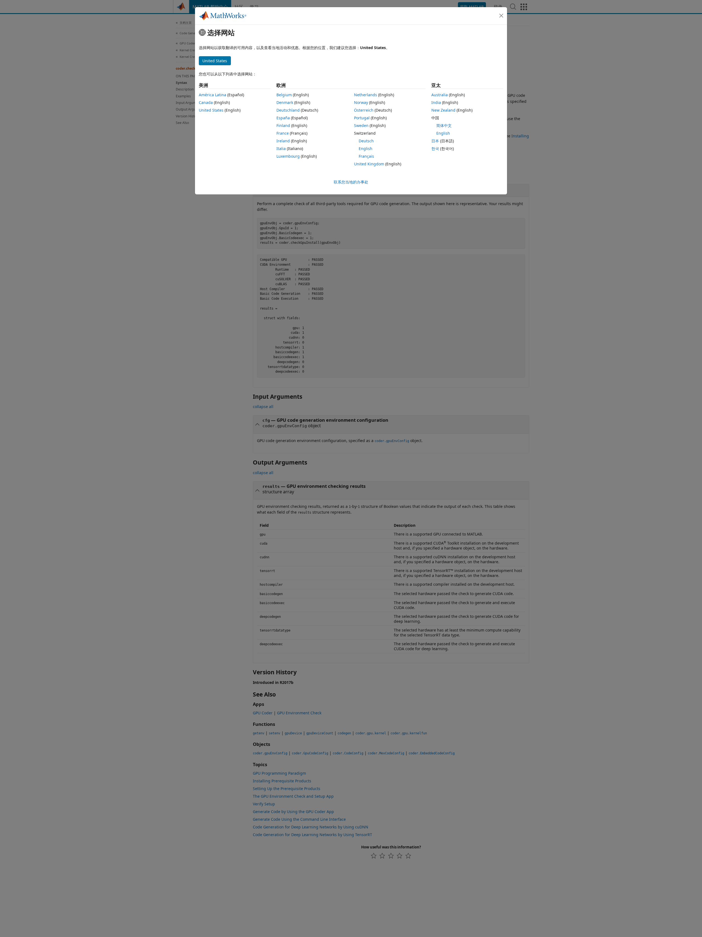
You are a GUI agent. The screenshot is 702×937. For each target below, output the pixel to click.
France (282, 133)
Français (366, 156)
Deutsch (366, 140)
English (365, 148)
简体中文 (444, 125)
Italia (281, 148)
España (283, 117)
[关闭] (501, 15)
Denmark (284, 102)
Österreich (363, 110)
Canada (206, 102)
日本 (435, 140)
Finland (283, 125)
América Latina (212, 94)
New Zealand (443, 110)
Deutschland (288, 110)
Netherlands (365, 94)
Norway (361, 102)
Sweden (361, 125)
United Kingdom (369, 163)
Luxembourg (288, 156)
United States (211, 110)
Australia (439, 94)
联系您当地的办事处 (351, 182)
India (436, 102)
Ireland (283, 140)
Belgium (284, 94)
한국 (435, 148)
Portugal (362, 117)
